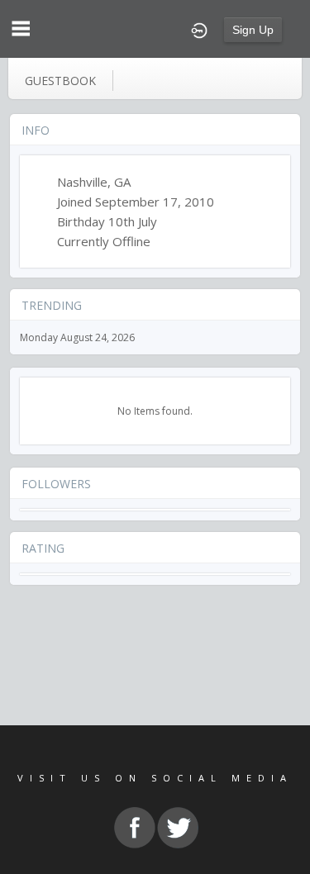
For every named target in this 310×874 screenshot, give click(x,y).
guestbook (60, 80)
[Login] (199, 29)
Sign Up (253, 29)
